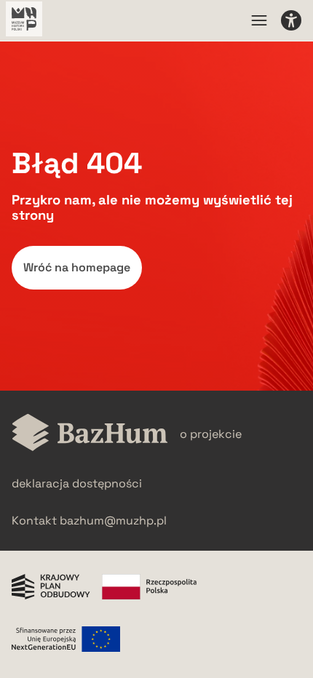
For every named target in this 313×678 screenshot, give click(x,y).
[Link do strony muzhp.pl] (24, 20)
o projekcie (211, 434)
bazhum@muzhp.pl (113, 520)
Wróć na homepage (76, 267)
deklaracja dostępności (77, 483)
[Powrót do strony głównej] (90, 434)
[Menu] (259, 20)
